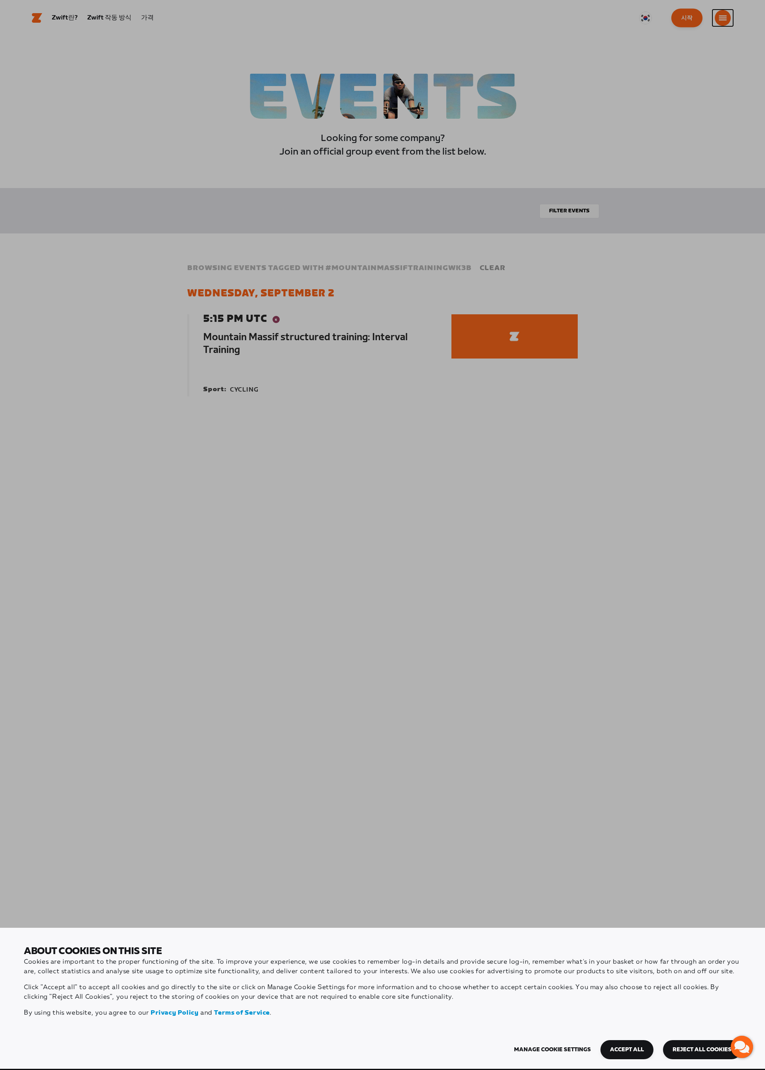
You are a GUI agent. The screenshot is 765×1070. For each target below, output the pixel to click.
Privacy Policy (174, 1013)
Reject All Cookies (702, 1049)
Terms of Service (242, 1013)
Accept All (627, 1049)
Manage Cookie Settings (552, 1049)
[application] (742, 1047)
